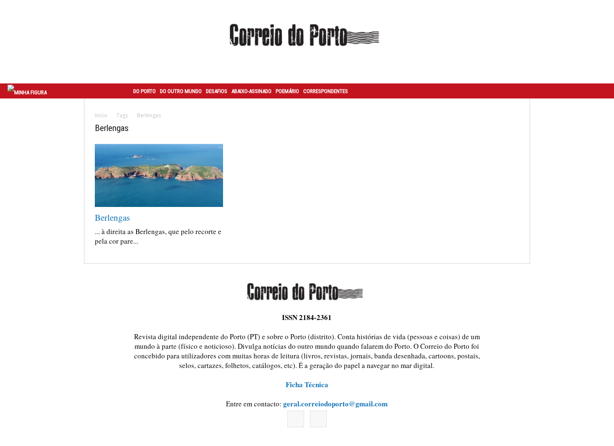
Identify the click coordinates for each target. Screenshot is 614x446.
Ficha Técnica (307, 384)
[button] (598, 91)
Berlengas (112, 217)
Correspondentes (325, 91)
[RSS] (318, 419)
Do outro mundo (181, 91)
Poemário (287, 91)
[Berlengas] (159, 175)
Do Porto (144, 91)
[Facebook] (295, 419)
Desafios (216, 91)
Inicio (101, 115)
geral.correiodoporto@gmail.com (335, 403)
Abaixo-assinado (251, 91)
